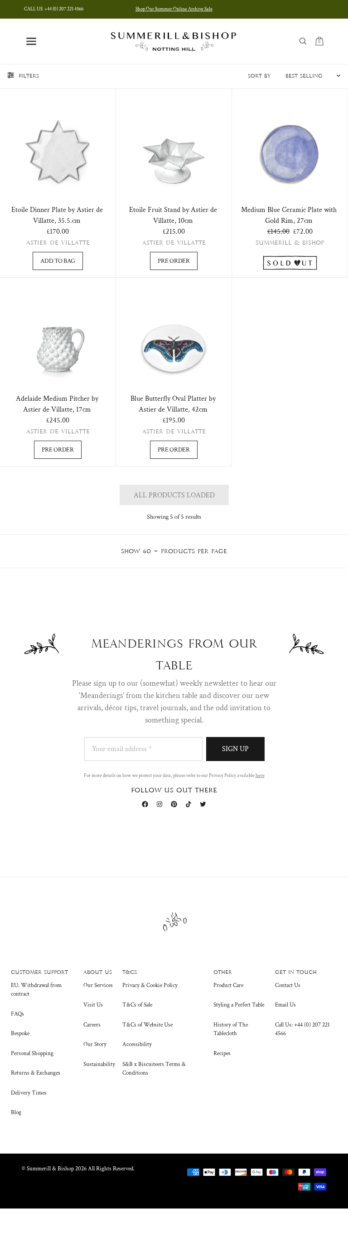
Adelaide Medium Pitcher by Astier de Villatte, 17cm (57, 404)
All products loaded (174, 495)
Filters (29, 76)
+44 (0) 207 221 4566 (53, 9)
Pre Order (173, 261)
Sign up (235, 749)
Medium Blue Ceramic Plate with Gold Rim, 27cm (289, 215)
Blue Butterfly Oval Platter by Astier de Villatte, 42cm (173, 404)
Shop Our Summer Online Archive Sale (174, 9)
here (260, 775)
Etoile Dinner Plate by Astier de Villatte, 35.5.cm (57, 215)
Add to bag (57, 261)
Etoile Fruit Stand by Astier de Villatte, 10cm (173, 215)
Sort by (259, 76)
